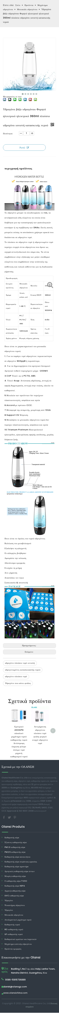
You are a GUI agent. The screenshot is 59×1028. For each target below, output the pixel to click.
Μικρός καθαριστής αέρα (15, 876)
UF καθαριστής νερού (14, 934)
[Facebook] (4, 817)
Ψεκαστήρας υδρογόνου (15, 905)
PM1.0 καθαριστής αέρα (15, 847)
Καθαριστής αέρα (12, 837)
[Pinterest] (14, 817)
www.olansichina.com (15, 993)
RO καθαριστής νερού (14, 929)
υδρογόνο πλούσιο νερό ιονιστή (20, 663)
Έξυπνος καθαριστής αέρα (16, 842)
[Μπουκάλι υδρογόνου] (29, 176)
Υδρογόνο (9, 900)
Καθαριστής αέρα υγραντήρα (17, 866)
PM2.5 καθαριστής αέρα (15, 852)
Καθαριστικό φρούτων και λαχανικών (21, 939)
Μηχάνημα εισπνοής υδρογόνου (18, 944)
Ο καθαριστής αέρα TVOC (16, 881)
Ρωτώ (22, 147)
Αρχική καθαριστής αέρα (15, 890)
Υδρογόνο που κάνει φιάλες (18, 683)
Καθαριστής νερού (12, 924)
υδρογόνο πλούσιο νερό (16, 676)
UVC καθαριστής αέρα (14, 895)
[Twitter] (9, 817)
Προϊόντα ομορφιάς (13, 948)
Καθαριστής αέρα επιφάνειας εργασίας (21, 861)
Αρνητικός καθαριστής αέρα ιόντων (20, 871)
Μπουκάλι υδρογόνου (14, 915)
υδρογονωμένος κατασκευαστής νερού (22, 669)
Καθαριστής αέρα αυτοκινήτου (17, 856)
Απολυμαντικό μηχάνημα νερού (18, 919)
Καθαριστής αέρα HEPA (15, 885)
